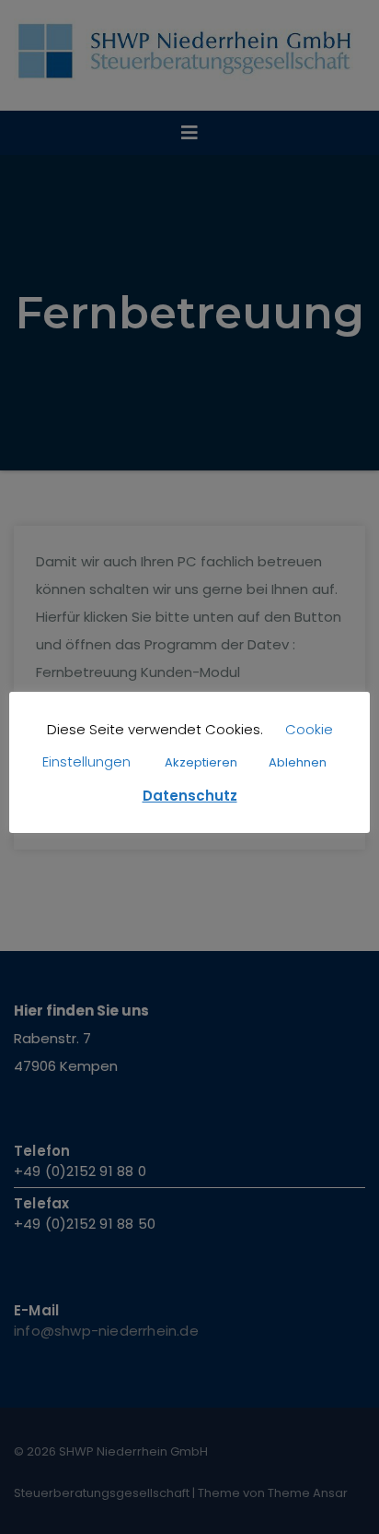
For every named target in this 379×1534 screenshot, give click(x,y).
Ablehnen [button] (298, 762)
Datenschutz (190, 795)
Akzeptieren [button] (201, 762)
